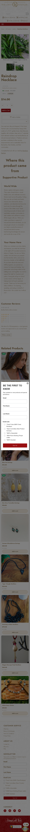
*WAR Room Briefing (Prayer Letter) (14, 436)
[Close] (28, 383)
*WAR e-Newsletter (11, 433)
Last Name (6, 413)
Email (4, 398)
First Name (6, 406)
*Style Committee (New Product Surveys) (15, 430)
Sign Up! (15, 445)
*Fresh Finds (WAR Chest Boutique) (13, 425)
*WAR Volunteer (11, 440)
